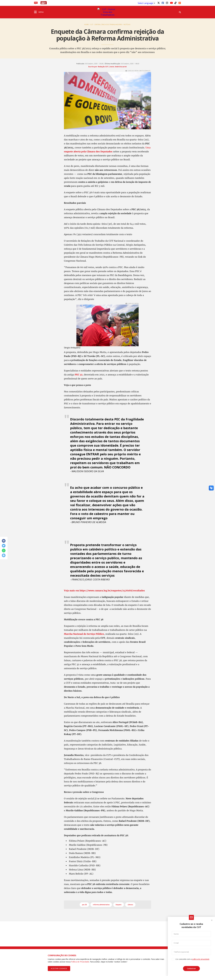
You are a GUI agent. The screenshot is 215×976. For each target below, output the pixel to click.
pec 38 (84, 905)
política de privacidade (200, 959)
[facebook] (162, 2)
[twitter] (158, 2)
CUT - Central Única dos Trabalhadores (106, 24)
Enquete (118, 905)
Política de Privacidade (80, 962)
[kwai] (179, 2)
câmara (130, 905)
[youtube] (171, 2)
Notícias (127, 24)
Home (86, 24)
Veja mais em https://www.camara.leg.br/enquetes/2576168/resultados (104, 590)
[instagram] (167, 2)
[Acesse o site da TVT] (36, 3)
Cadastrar (191, 968)
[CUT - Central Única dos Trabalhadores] (107, 12)
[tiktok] (175, 2)
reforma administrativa (101, 905)
